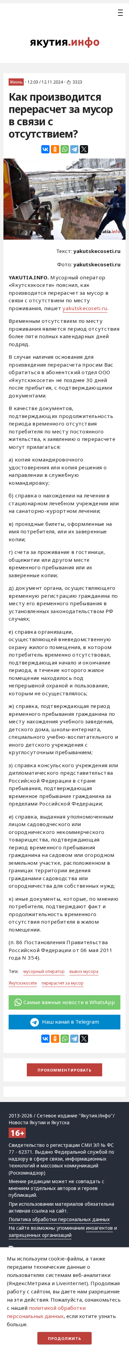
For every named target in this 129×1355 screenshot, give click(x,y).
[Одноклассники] (55, 149)
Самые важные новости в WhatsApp (69, 1002)
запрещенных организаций (40, 1235)
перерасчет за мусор (63, 983)
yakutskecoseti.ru (85, 308)
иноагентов (99, 1228)
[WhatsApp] (65, 149)
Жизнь (16, 82)
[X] (84, 149)
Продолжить (64, 1338)
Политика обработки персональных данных (59, 1219)
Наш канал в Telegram (70, 1021)
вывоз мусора (83, 971)
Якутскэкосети (23, 983)
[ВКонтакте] (45, 149)
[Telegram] (74, 149)
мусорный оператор (44, 971)
